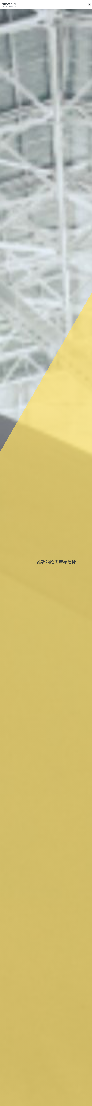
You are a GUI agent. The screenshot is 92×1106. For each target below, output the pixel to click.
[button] (89, 4)
